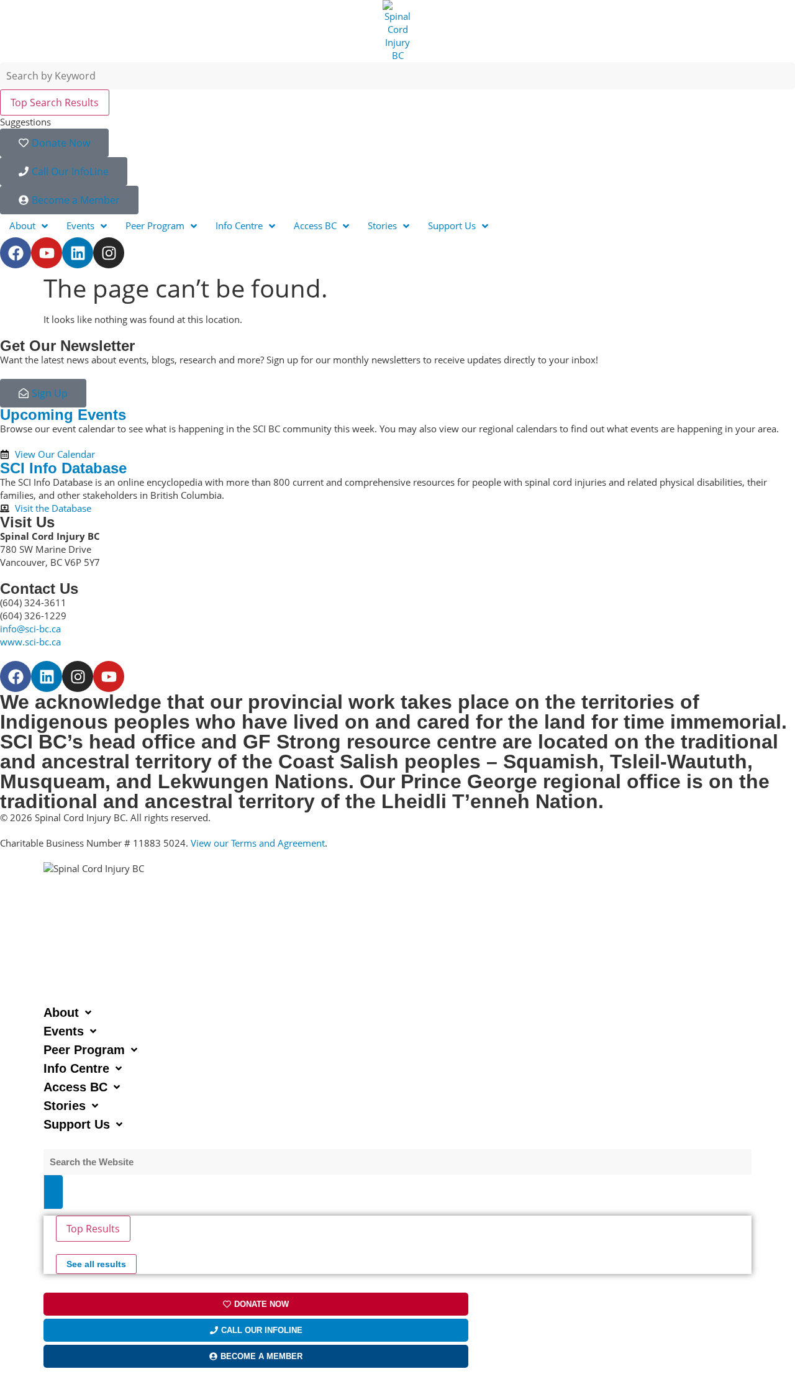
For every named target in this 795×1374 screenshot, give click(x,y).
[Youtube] (46, 252)
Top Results (93, 1228)
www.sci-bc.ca (30, 641)
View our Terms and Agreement (258, 843)
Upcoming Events (63, 414)
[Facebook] (15, 252)
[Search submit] (53, 1192)
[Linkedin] (77, 252)
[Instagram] (108, 252)
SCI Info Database (63, 468)
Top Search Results (55, 102)
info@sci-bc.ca (30, 628)
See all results (96, 1264)
